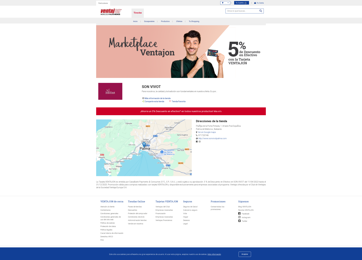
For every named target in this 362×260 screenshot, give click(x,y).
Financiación (161, 213)
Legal (185, 224)
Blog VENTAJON (244, 207)
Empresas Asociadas (164, 210)
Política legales (106, 230)
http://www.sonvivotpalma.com (212, 138)
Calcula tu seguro (190, 210)
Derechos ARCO (106, 236)
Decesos (186, 220)
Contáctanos (105, 210)
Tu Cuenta (240, 3)
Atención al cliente (107, 207)
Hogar (185, 217)
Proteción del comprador (137, 213)
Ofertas (179, 21)
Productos (165, 21)
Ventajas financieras (164, 220)
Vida (185, 213)
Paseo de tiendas (135, 207)
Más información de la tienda (158, 98)
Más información (214, 254)
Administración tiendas (137, 220)
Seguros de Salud (190, 207)
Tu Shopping (194, 21)
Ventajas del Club (163, 207)
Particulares (103, 3)
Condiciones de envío (136, 217)
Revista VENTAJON (246, 210)
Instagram (245, 217)
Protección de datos (108, 226)
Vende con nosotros (135, 224)
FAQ (102, 240)
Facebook (245, 214)
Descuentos (132, 210)
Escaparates (149, 21)
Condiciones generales (109, 213)
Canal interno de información (111, 233)
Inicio (135, 21)
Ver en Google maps (207, 132)
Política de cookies (107, 223)
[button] (144, 145)
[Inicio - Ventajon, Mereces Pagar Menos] (116, 12)
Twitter (244, 221)
